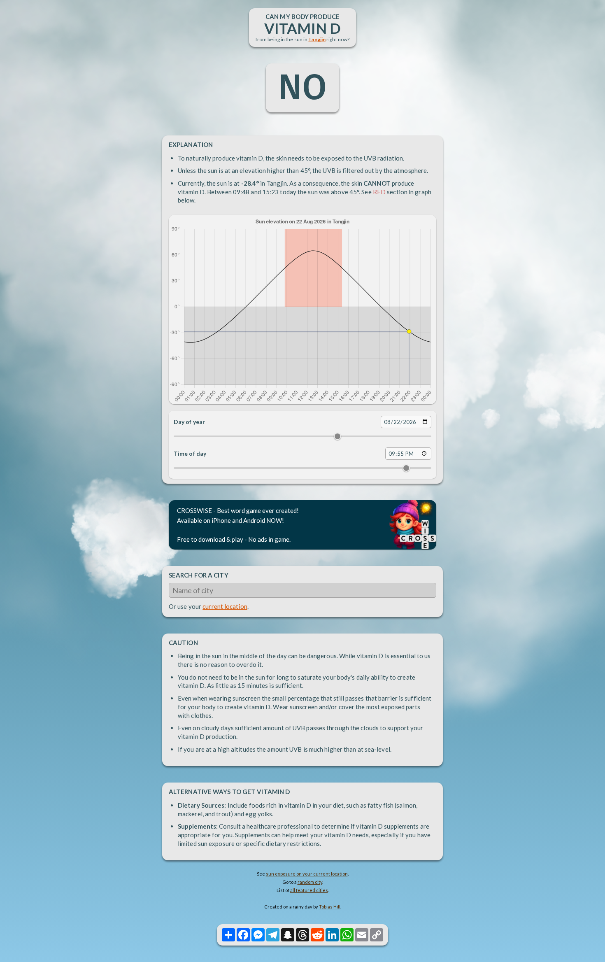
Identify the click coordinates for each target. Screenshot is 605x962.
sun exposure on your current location (307, 873)
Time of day (190, 453)
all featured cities (309, 890)
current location (224, 606)
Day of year (189, 421)
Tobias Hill (329, 906)
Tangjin (317, 39)
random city (310, 882)
